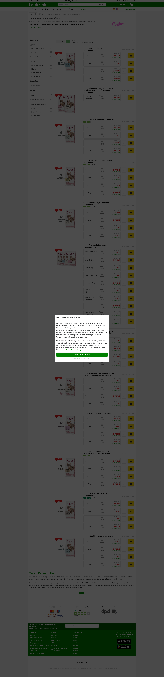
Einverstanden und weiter (82, 354)
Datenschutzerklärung (73, 350)
